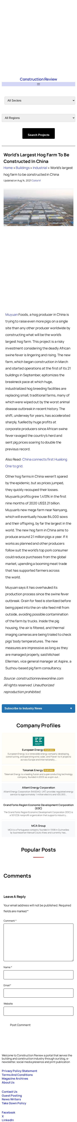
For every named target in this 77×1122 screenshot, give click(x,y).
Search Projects (38, 134)
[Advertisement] (38, 38)
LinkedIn (8, 1120)
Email (7, 985)
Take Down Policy (14, 1103)
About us (8, 1082)
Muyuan (11, 314)
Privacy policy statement (19, 1071)
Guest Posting (12, 1095)
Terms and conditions (17, 1075)
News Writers (11, 1099)
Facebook (8, 1112)
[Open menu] (38, 84)
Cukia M (36, 180)
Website (8, 1003)
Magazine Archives (15, 1078)
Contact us (9, 1092)
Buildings (23, 167)
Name (8, 967)
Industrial (40, 167)
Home (8, 167)
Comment (10, 920)
